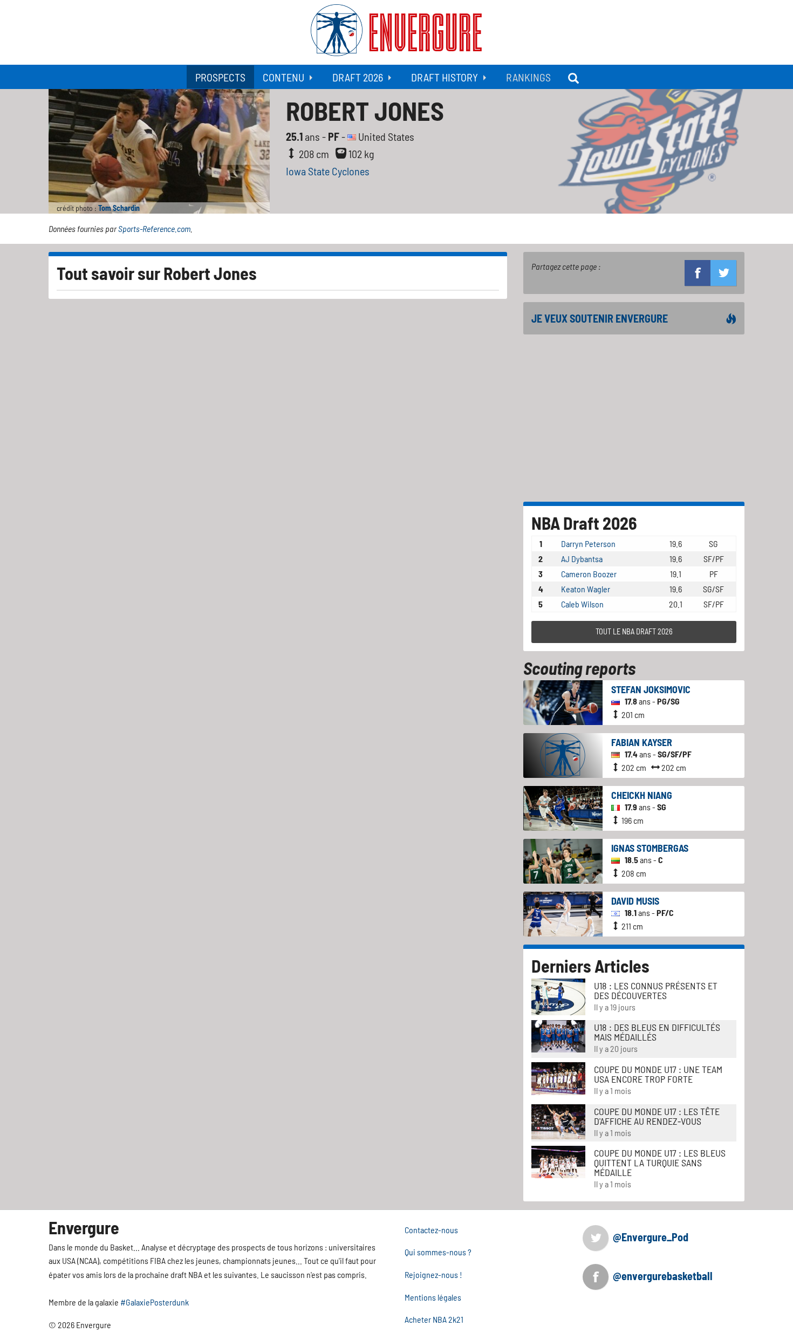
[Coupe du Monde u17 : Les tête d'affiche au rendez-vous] (558, 1120)
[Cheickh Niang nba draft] (563, 807)
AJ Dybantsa (582, 558)
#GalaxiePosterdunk (154, 1302)
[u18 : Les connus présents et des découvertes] (558, 995)
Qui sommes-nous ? (438, 1252)
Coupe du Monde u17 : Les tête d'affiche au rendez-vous (657, 1116)
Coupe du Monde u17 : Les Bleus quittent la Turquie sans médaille (660, 1162)
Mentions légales (433, 1297)
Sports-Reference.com (154, 228)
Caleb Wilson (582, 604)
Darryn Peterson (588, 543)
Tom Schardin (119, 208)
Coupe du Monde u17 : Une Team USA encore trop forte (658, 1074)
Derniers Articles (590, 965)
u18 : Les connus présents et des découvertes (655, 990)
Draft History (444, 77)
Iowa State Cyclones (328, 171)
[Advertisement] (633, 418)
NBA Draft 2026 (584, 522)
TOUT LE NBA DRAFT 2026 (634, 631)
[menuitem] (220, 77)
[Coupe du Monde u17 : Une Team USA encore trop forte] (558, 1077)
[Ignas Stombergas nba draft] (563, 859)
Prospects (220, 77)
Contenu (283, 77)
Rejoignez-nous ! (433, 1274)
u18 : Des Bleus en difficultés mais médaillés (657, 1032)
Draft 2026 (357, 77)
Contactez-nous (431, 1230)
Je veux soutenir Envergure (599, 318)
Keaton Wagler (585, 589)
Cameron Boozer (589, 574)
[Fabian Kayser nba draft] (563, 754)
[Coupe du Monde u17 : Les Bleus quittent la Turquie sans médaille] (558, 1161)
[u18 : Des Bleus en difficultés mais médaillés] (558, 1035)
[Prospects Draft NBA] (574, 77)
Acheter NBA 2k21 (434, 1319)
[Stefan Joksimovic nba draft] (563, 701)
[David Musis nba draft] (563, 912)
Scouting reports (579, 668)
